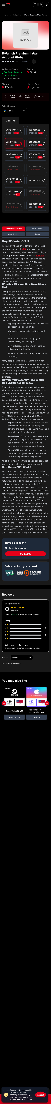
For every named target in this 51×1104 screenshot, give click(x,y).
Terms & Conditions (37, 229)
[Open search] (35, 4)
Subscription (17, 15)
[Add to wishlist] (34, 61)
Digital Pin (10, 121)
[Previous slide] (4, 703)
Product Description (13, 229)
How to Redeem (13, 234)
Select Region (8, 106)
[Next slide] (47, 703)
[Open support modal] (40, 4)
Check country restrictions (11, 78)
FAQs (37, 234)
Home (6, 15)
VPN (23, 249)
